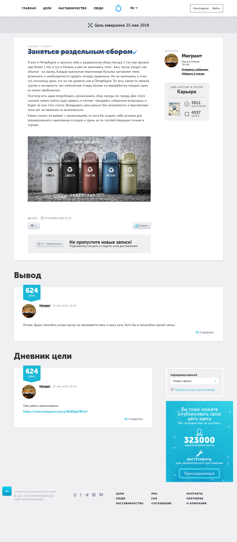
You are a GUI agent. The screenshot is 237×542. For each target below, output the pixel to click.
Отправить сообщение (195, 69)
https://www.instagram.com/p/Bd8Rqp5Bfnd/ (55, 411)
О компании (197, 503)
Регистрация (201, 8)
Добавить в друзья (193, 73)
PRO (154, 493)
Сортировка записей (184, 374)
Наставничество (73, 8)
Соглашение (161, 503)
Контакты (195, 493)
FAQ (154, 498)
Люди (98, 8)
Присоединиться (199, 473)
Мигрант (192, 56)
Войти (216, 8)
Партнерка (195, 498)
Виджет (143, 225)
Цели (47, 8)
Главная (29, 8)
